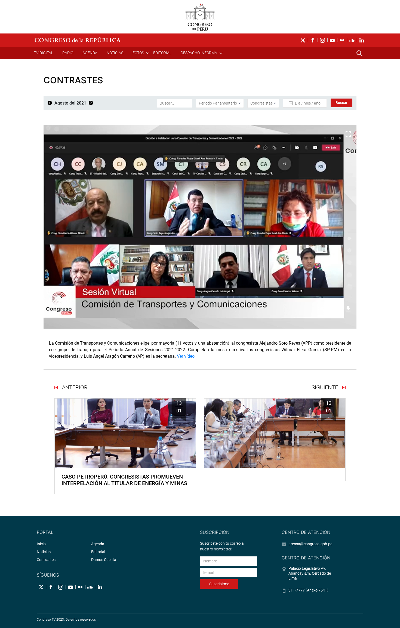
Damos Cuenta (103, 559)
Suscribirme (219, 584)
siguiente (325, 387)
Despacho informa (199, 53)
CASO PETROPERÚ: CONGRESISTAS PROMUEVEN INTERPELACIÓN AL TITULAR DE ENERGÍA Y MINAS (124, 479)
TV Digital (43, 53)
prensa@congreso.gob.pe (310, 544)
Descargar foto (330, 308)
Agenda (89, 53)
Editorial (162, 53)
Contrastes (46, 559)
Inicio (41, 544)
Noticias (115, 53)
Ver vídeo (186, 356)
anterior (74, 387)
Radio (67, 53)
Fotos (138, 53)
